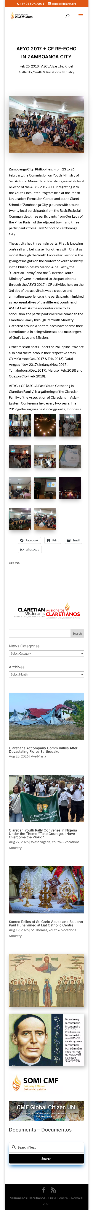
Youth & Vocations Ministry (53, 72)
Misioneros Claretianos (27, 1198)
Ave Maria (38, 756)
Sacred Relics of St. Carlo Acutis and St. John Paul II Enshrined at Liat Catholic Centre (46, 923)
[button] (21, 426)
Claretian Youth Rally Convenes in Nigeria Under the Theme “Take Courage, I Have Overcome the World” (43, 833)
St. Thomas (39, 930)
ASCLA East (50, 66)
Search (46, 1158)
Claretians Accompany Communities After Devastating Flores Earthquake (43, 750)
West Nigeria (40, 842)
